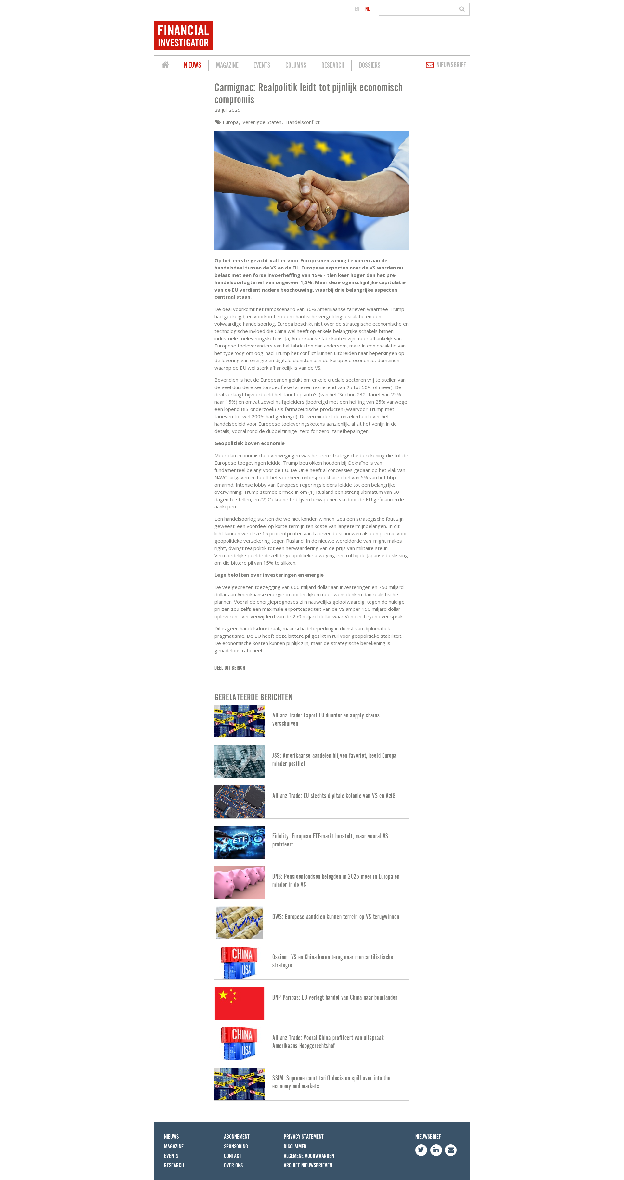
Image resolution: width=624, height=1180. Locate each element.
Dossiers (370, 65)
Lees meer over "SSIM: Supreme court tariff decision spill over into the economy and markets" (312, 1084)
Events (262, 65)
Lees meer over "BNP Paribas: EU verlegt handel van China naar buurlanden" (312, 1003)
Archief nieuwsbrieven (308, 1165)
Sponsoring (236, 1147)
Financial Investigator (165, 65)
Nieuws (192, 65)
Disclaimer (295, 1147)
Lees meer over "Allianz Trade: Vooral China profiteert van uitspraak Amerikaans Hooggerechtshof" (312, 1043)
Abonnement (237, 1137)
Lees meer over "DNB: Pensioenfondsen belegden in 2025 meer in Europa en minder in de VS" (312, 882)
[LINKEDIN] (436, 1150)
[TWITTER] (421, 1150)
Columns (295, 65)
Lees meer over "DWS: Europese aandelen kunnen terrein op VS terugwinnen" (312, 922)
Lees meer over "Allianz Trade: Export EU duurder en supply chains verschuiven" (312, 721)
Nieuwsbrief (451, 65)
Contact (232, 1156)
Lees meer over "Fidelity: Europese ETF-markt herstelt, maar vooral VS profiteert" (312, 842)
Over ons (233, 1165)
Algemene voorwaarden (309, 1156)
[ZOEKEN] (463, 9)
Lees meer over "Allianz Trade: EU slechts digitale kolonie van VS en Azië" (312, 801)
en (357, 9)
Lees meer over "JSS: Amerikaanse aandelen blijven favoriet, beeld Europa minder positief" (312, 761)
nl (367, 9)
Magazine (227, 65)
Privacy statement (304, 1137)
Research (332, 65)
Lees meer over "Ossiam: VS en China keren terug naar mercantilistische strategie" (312, 963)
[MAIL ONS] (451, 1150)
